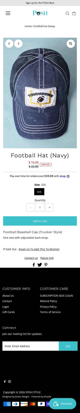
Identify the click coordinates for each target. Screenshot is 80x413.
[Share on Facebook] (34, 265)
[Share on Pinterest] (45, 265)
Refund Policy (48, 301)
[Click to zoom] (71, 44)
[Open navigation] (12, 13)
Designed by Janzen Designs (15, 396)
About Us (8, 295)
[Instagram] (9, 381)
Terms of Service (50, 312)
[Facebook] (5, 381)
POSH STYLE (33, 392)
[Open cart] (74, 13)
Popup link (47, 258)
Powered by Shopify (41, 396)
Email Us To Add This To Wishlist (39, 249)
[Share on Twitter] (40, 265)
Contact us (31, 258)
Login (5, 306)
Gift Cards (8, 312)
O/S (39, 192)
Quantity (40, 200)
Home (28, 26)
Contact (7, 301)
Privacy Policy (48, 306)
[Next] (18, 43)
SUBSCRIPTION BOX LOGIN (56, 295)
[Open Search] (67, 13)
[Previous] (9, 43)
